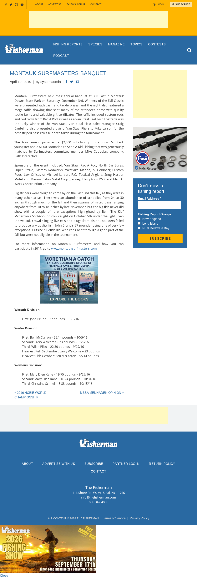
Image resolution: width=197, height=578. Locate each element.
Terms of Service (114, 518)
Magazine (116, 44)
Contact (95, 4)
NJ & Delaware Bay (155, 228)
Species (95, 44)
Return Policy (162, 463)
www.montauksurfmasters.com (74, 248)
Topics (136, 44)
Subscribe (93, 463)
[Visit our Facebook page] (6, 4)
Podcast (61, 55)
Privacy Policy (139, 518)
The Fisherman (24, 50)
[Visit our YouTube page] (22, 4)
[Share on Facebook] (66, 82)
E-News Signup (76, 4)
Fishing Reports (68, 44)
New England (151, 219)
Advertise (54, 4)
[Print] (77, 82)
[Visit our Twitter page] (11, 4)
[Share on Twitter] (71, 82)
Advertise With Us (58, 463)
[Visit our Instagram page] (16, 4)
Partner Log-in (126, 463)
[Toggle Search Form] (189, 50)
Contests (157, 44)
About (39, 4)
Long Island (150, 223)
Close (4, 575)
